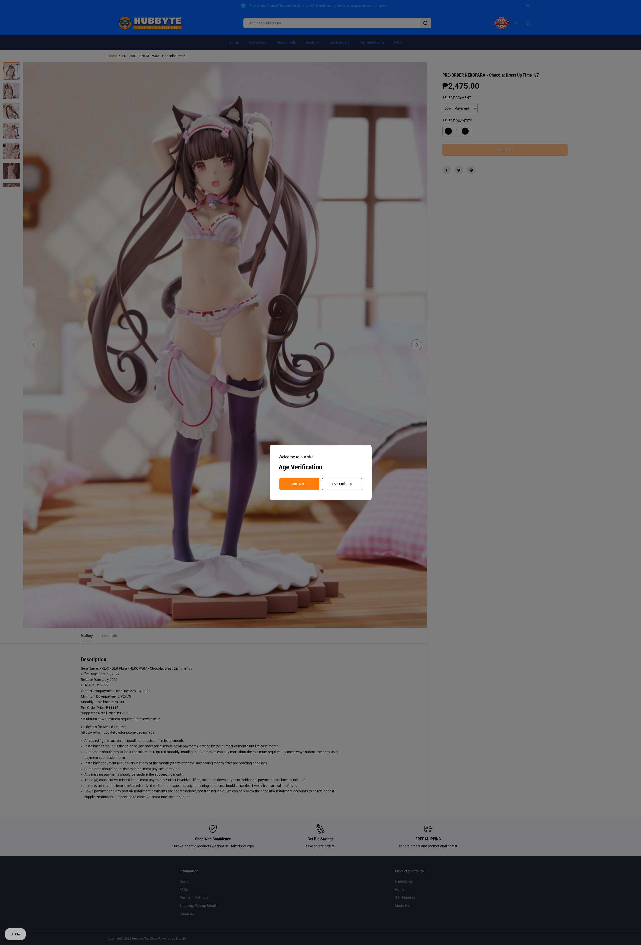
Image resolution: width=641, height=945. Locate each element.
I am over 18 (299, 484)
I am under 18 (342, 484)
